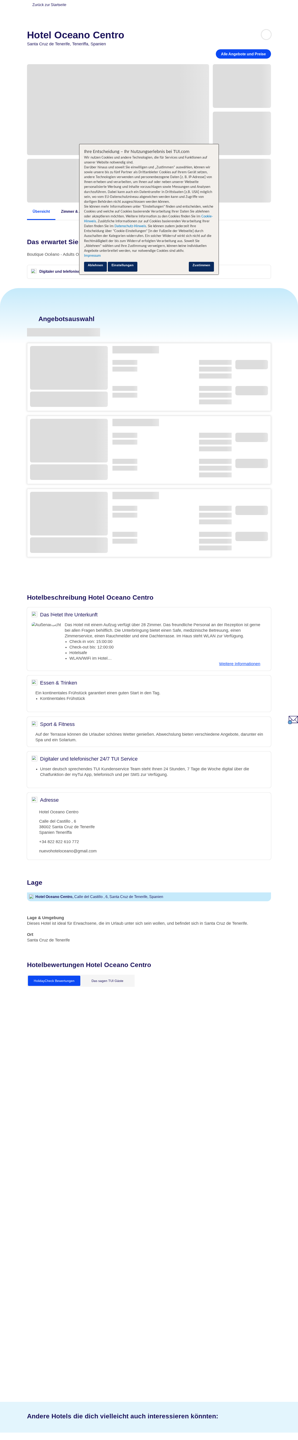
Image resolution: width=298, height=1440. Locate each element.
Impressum (92, 256)
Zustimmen (201, 265)
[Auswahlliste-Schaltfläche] (266, 34)
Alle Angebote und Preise (243, 54)
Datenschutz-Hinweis (130, 226)
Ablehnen (95, 265)
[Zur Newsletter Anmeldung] (293, 723)
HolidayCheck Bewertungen (54, 981)
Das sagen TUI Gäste (107, 981)
